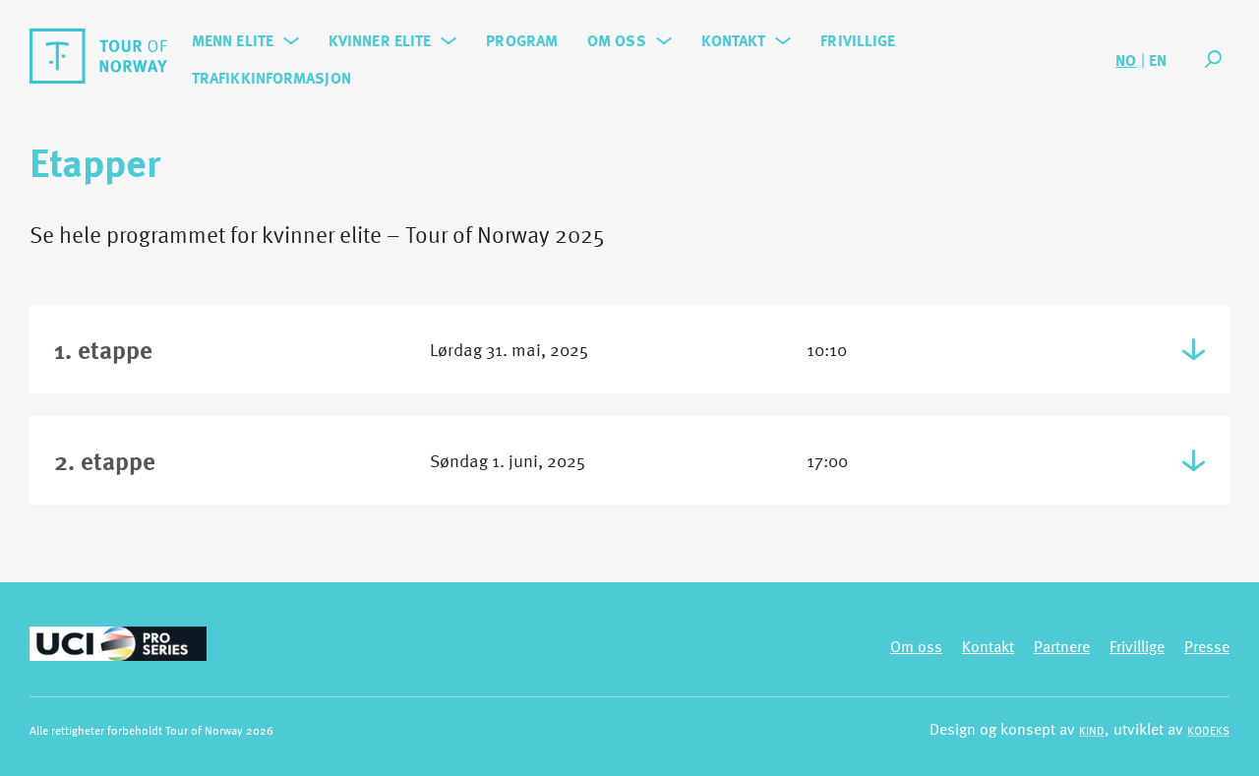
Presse (1206, 646)
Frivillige (857, 40)
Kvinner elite (380, 40)
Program (522, 40)
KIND (1092, 730)
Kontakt (733, 40)
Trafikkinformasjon (271, 78)
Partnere (1062, 646)
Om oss (616, 40)
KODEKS (1208, 730)
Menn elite (232, 40)
